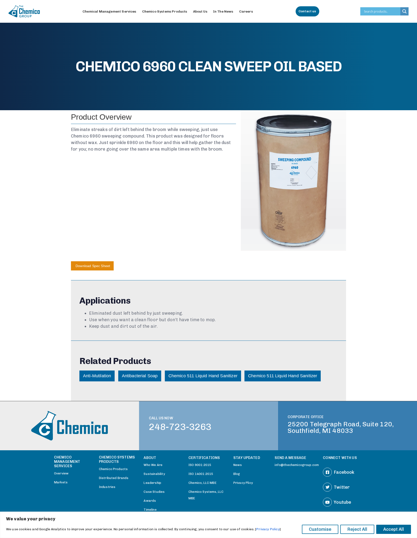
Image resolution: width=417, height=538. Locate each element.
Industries (107, 487)
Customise (320, 529)
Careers (246, 11)
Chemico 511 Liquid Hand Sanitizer (202, 375)
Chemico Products (113, 469)
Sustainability (154, 474)
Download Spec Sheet (92, 266)
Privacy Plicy (243, 483)
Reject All (357, 529)
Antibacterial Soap (140, 375)
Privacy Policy (267, 529)
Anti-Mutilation (97, 375)
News (237, 465)
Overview (61, 473)
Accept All (393, 529)
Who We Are (153, 465)
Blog (236, 474)
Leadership (152, 483)
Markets (61, 482)
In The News (223, 11)
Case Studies (154, 492)
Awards (150, 500)
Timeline (150, 509)
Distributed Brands (114, 478)
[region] (208, 525)
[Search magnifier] (404, 11)
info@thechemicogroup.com (296, 465)
